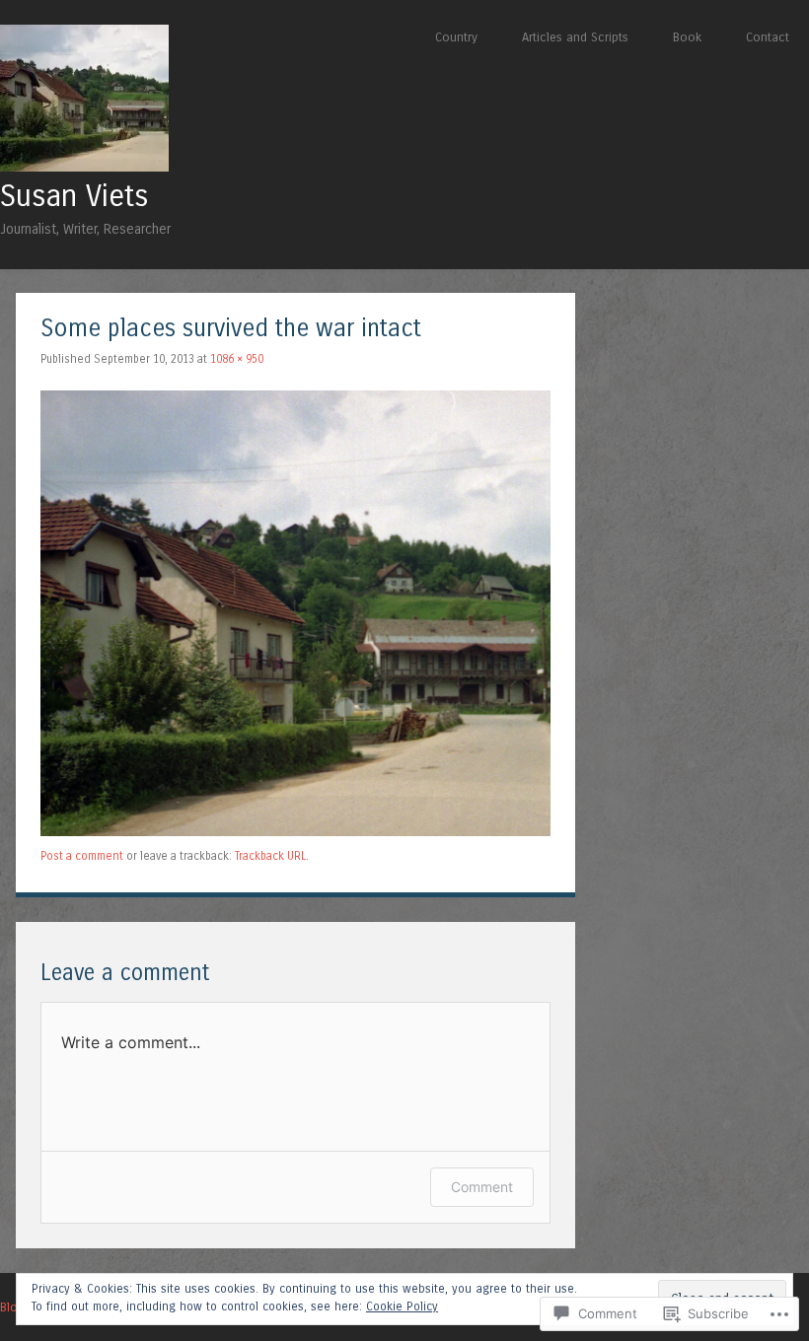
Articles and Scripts (575, 37)
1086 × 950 (236, 359)
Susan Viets (74, 196)
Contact (767, 37)
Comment (482, 1186)
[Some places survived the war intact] (295, 831)
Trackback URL (270, 856)
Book (687, 37)
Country (456, 37)
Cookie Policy (402, 1306)
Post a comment (81, 856)
